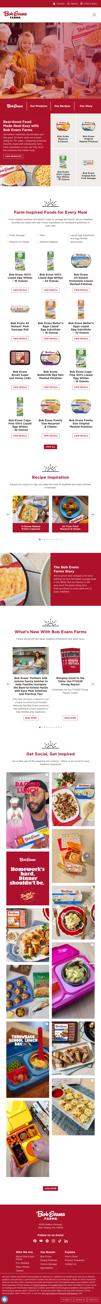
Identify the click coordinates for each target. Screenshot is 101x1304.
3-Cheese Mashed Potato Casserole (30, 527)
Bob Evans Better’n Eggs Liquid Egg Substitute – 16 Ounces (50, 328)
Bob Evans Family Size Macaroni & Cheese (50, 423)
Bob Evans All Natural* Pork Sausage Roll (20, 326)
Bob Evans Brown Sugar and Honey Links (20, 375)
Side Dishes (76, 242)
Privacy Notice (40, 1285)
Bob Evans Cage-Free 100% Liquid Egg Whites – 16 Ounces (81, 376)
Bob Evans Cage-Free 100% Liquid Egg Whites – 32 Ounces (20, 425)
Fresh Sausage (17, 235)
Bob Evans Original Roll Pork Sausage (88, 175)
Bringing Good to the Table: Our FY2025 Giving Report (70, 681)
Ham (42, 235)
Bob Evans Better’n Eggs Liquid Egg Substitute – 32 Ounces (81, 328)
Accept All (67, 1300)
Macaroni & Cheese (19, 242)
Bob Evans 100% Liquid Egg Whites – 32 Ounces (50, 278)
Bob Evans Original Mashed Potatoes (88, 139)
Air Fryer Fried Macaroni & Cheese (70, 527)
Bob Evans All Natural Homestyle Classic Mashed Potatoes (81, 279)
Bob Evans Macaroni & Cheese (63, 139)
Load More (50, 1188)
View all (50, 447)
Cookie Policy (57, 1285)
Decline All (80, 1300)
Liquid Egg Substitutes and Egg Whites (82, 237)
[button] (40, 539)
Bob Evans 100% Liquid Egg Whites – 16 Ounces (63, 176)
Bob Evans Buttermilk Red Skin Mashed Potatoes (50, 375)
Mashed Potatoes (49, 242)
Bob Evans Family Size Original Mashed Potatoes (81, 423)
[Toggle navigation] (94, 14)
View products (13, 156)
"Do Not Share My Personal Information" (60, 1293)
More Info (93, 1300)
